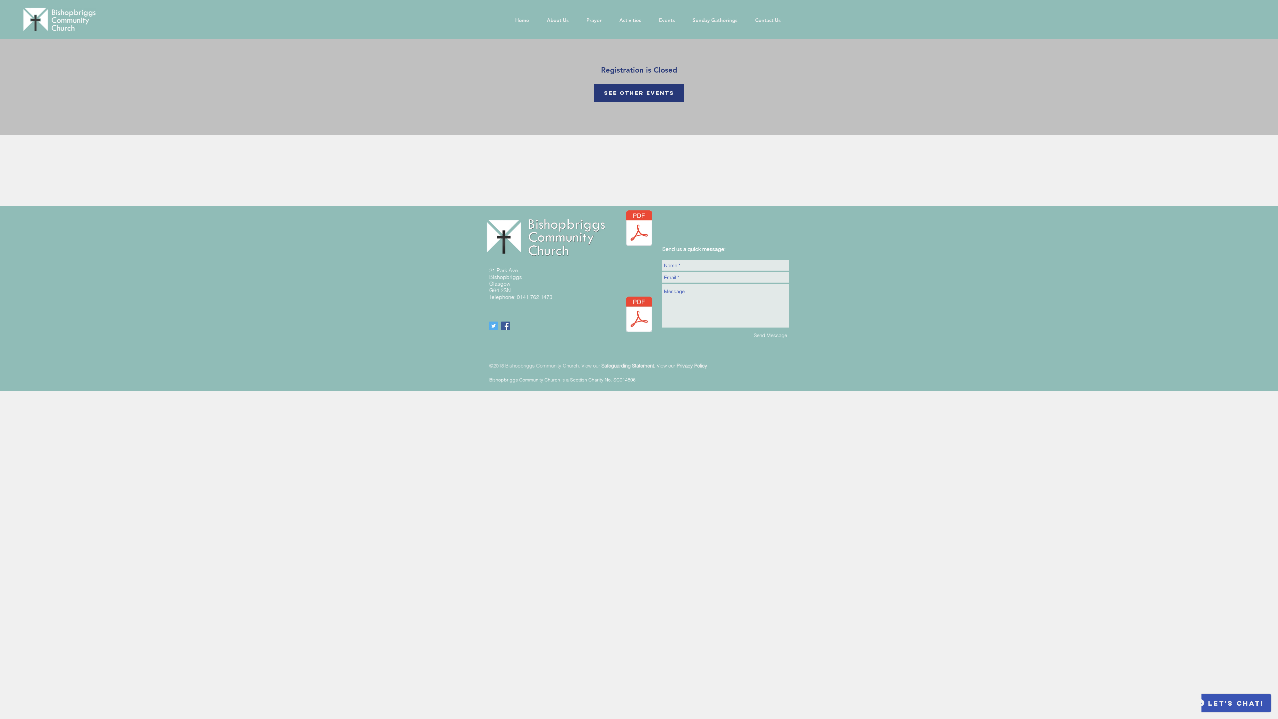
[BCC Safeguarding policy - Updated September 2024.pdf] (639, 315)
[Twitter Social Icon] (493, 326)
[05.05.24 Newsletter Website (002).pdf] (639, 229)
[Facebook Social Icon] (505, 326)
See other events (639, 93)
